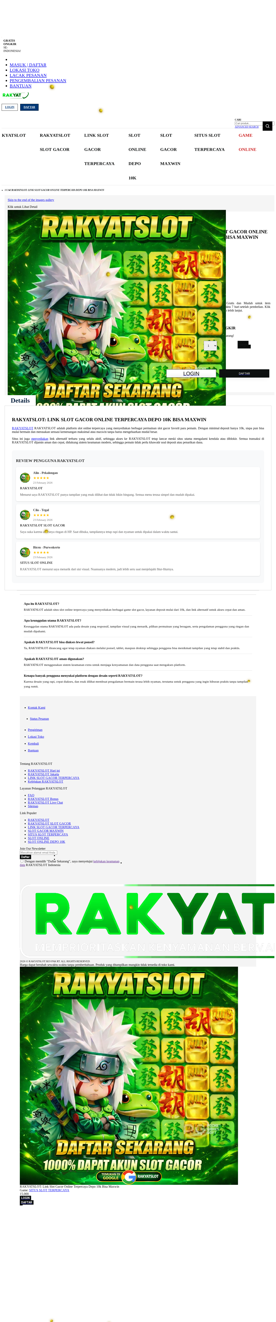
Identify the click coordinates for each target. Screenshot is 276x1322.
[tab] (20, 400)
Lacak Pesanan (28, 75)
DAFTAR (244, 346)
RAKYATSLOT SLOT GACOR (49, 823)
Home (8, 190)
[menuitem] (55, 142)
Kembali (33, 743)
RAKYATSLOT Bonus (43, 799)
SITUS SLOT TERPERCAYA (48, 834)
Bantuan (21, 85)
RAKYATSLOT (22, 428)
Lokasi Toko (24, 70)
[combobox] (254, 123)
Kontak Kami (36, 707)
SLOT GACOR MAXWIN (46, 831)
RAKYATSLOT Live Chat (45, 802)
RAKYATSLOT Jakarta (43, 774)
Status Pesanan (39, 718)
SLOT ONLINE (38, 838)
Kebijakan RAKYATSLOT (45, 781)
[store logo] (15, 97)
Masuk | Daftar (28, 64)
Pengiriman (35, 730)
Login (9, 107)
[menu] (126, 156)
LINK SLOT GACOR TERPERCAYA (53, 778)
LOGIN (243, 342)
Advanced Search (247, 126)
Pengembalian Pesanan (38, 80)
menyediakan (39, 438)
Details (20, 400)
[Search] (267, 126)
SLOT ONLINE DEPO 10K (46, 841)
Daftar (29, 107)
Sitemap (33, 806)
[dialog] (138, 1213)
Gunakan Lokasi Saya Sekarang (22, 1218)
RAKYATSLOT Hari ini (44, 770)
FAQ (31, 795)
